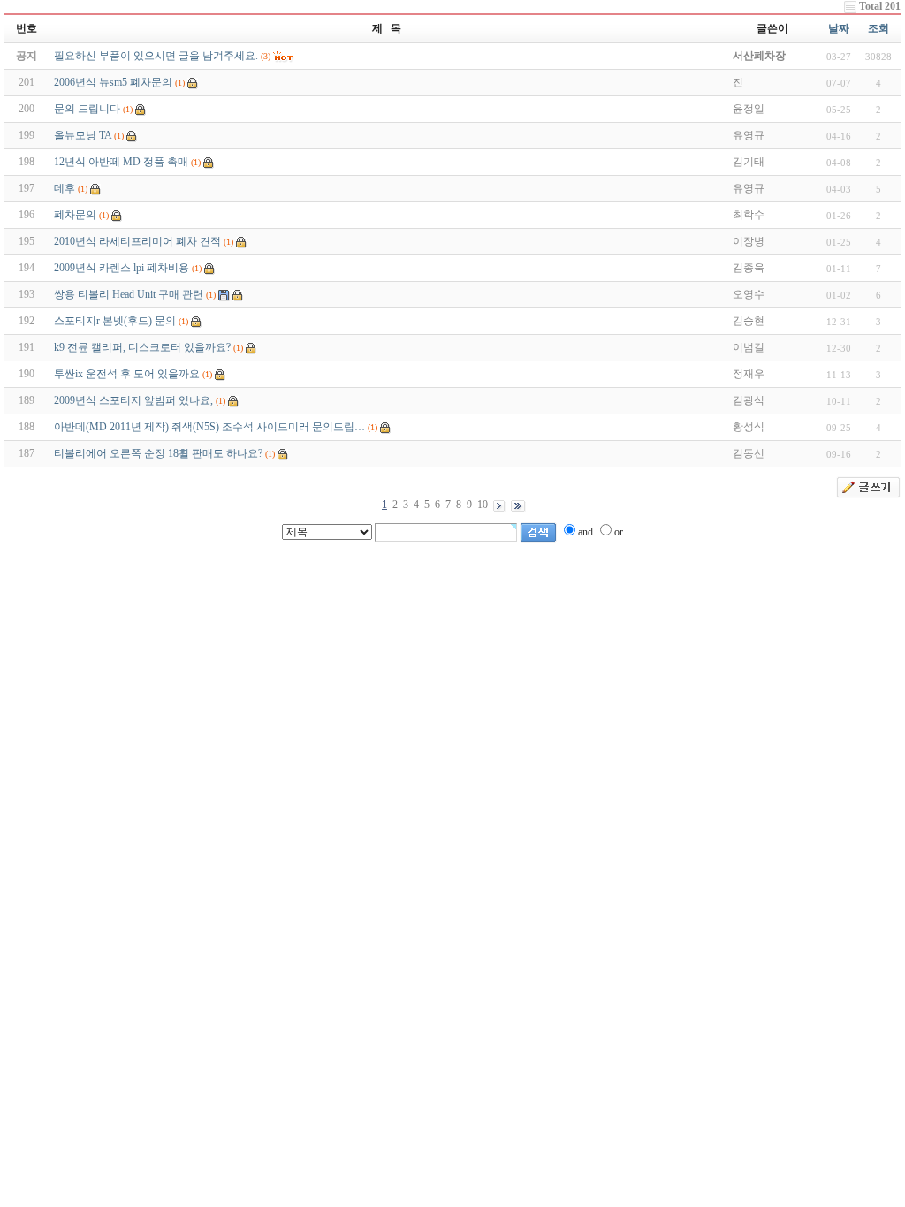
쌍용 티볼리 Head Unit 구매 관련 (128, 294)
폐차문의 (75, 215)
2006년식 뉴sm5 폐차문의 (113, 82)
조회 (878, 28)
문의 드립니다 (87, 108)
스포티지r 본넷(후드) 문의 (115, 321)
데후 (64, 188)
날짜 (838, 28)
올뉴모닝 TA (82, 135)
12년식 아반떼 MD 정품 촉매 (121, 162)
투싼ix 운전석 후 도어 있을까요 (127, 374)
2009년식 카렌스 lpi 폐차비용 (121, 268)
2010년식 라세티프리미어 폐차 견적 (137, 241)
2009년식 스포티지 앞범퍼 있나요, (133, 400)
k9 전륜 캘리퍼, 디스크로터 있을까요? (142, 347)
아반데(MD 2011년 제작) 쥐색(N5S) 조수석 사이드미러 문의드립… (209, 427)
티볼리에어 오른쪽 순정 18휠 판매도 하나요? (158, 453)
